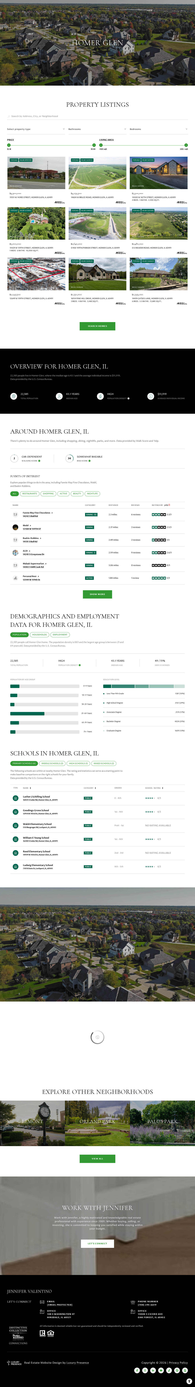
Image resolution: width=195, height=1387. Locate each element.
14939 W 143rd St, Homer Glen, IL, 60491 (40, 855)
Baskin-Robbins (31, 538)
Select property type (18, 129)
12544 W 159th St (31, 579)
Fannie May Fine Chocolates (36, 512)
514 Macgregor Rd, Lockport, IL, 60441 (39, 827)
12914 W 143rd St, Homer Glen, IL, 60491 (40, 813)
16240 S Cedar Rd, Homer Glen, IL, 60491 (40, 841)
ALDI (25, 551)
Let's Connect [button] (97, 1243)
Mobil (26, 525)
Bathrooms (75, 129)
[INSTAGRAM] (145, 1370)
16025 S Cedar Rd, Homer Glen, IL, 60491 (40, 800)
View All (97, 1158)
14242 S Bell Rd (30, 516)
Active (65, 493)
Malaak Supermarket (33, 563)
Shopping (49, 493)
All (16, 493)
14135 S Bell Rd (30, 541)
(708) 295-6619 (147, 1305)
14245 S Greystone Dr (33, 554)
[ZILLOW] (185, 1370)
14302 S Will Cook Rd (33, 567)
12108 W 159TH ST (32, 529)
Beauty (78, 493)
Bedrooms (135, 129)
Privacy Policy (178, 1363)
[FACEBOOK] (137, 1370)
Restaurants (30, 493)
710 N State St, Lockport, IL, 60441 (38, 868)
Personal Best (30, 576)
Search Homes (97, 326)
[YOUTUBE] (161, 1370)
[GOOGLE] (177, 1370)
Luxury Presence (78, 1363)
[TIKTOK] (169, 1370)
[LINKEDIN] (153, 1370)
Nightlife (93, 493)
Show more (97, 594)
